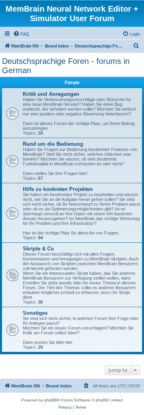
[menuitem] (21, 34)
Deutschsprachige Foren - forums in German (66, 66)
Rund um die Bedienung (53, 144)
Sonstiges (35, 313)
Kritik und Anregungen (51, 94)
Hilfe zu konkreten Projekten (58, 189)
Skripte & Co (38, 249)
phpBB (50, 400)
